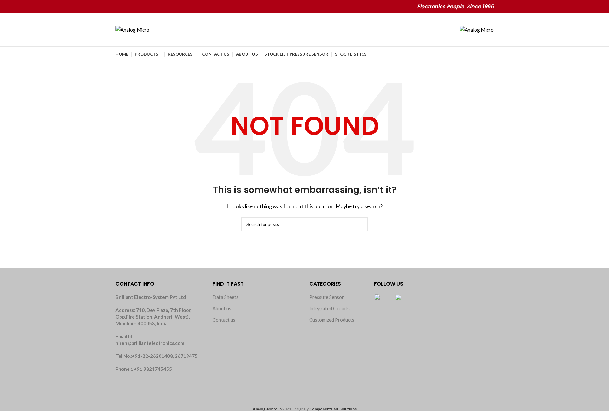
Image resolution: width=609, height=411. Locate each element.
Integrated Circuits (329, 308)
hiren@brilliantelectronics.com (149, 343)
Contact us (224, 320)
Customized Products (331, 320)
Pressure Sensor (326, 297)
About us (222, 308)
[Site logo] (132, 29)
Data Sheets (226, 297)
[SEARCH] (360, 224)
